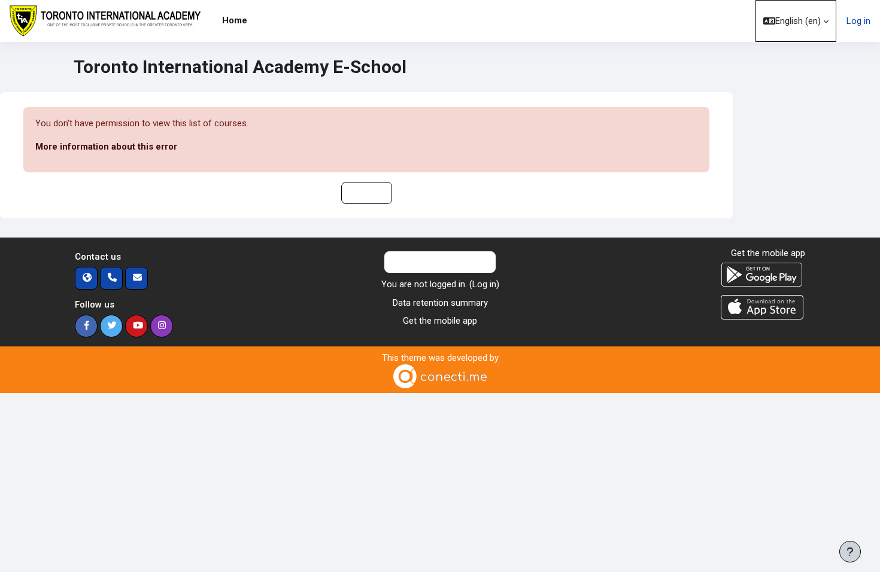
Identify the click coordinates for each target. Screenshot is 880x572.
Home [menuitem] (234, 20)
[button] (795, 21)
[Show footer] (850, 551)
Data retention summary (440, 302)
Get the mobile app (440, 320)
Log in (858, 21)
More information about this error (106, 146)
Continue (366, 192)
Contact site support (447, 262)
